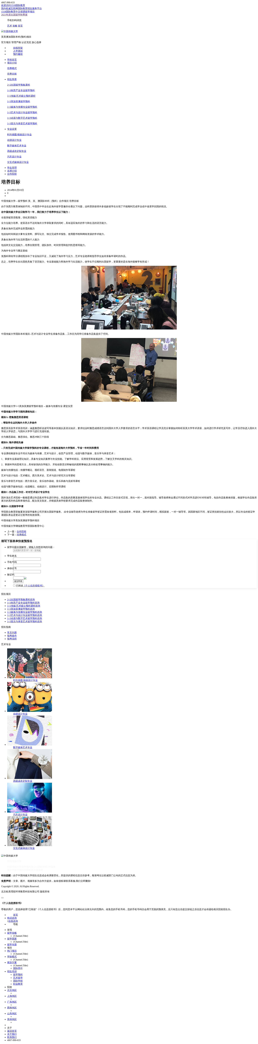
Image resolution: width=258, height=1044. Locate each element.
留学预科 (18, 974)
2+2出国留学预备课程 (18, 85)
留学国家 (12, 938)
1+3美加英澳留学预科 (18, 101)
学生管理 (12, 167)
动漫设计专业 (14, 140)
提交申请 (18, 581)
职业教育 (18, 984)
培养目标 (12, 74)
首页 (20, 25)
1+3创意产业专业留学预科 (21, 90)
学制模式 (12, 956)
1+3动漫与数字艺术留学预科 (22, 118)
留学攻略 (12, 933)
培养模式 (12, 68)
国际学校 (18, 981)
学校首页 (12, 59)
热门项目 (12, 951)
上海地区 (12, 996)
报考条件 (12, 635)
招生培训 (12, 971)
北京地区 (12, 990)
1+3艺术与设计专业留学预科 (22, 112)
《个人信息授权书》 (33, 585)
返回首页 (12, 1031)
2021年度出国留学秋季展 (14, 14)
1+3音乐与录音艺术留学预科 (22, 123)
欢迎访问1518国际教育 (13, 5)
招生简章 (12, 79)
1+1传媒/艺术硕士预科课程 (21, 96)
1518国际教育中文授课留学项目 (18, 11)
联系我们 (12, 1037)
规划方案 (12, 962)
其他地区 (12, 1019)
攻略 (15, 25)
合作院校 (12, 174)
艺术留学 (18, 977)
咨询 (32, 599)
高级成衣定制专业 (16, 151)
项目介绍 (12, 62)
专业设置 (12, 129)
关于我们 (12, 1034)
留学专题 (12, 944)
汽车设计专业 (14, 156)
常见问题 (12, 632)
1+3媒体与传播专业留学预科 (22, 107)
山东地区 (12, 1013)
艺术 (9, 25)
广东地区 (12, 1002)
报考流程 (12, 639)
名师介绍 (12, 171)
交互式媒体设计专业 (18, 162)
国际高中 (18, 968)
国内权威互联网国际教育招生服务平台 (21, 8)
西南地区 (12, 1007)
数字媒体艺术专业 (16, 145)
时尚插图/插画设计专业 (19, 134)
